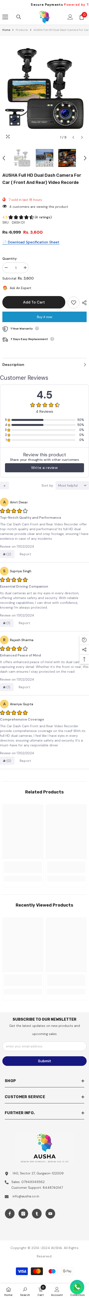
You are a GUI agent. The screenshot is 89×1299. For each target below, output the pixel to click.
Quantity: (9, 258)
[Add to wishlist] (74, 302)
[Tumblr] (37, 1214)
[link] (23, 867)
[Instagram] (23, 1214)
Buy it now (44, 317)
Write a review (44, 467)
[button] (73, 137)
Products (22, 30)
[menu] (5, 17)
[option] (44, 89)
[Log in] (70, 17)
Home (6, 30)
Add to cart (34, 302)
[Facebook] (10, 1214)
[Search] (19, 17)
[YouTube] (50, 1214)
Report (25, 554)
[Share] (83, 302)
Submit (44, 1060)
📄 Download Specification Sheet (30, 242)
